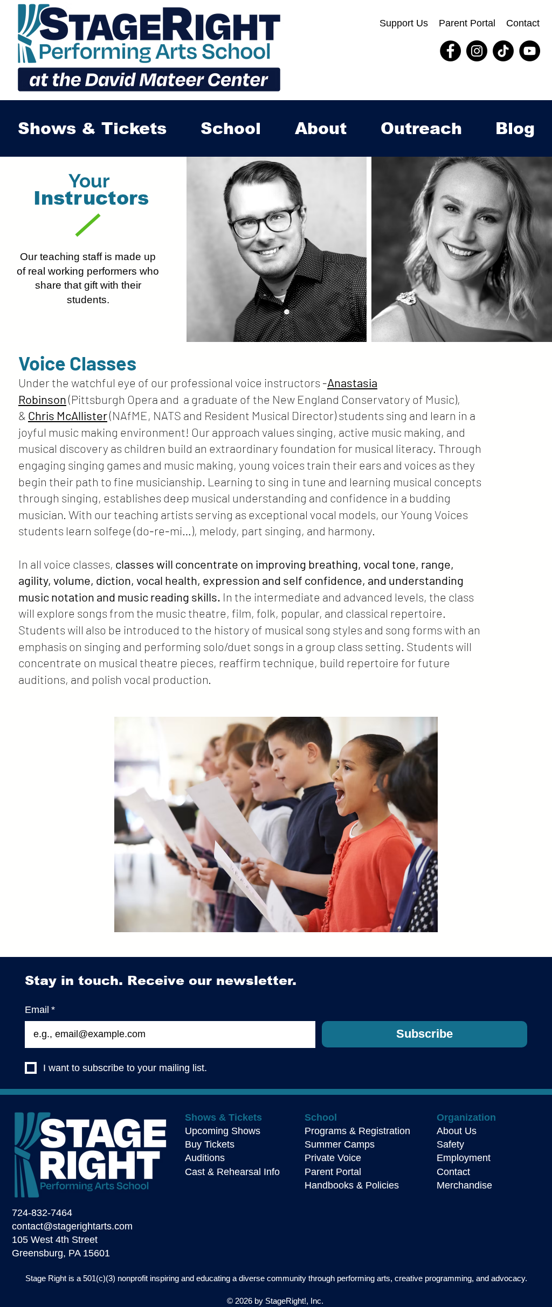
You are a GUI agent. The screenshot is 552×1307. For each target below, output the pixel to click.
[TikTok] (503, 50)
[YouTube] (529, 50)
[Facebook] (450, 50)
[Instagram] (476, 50)
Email (40, 1009)
